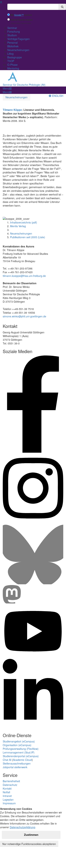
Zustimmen (31, 835)
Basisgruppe (14, 57)
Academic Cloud (22, 760)
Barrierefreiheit (11, 781)
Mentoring (13, 68)
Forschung (13, 31)
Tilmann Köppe (12, 110)
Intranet (7, 796)
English (57, 96)
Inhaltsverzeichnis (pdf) (23, 222)
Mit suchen (21, 15)
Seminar (12, 28)
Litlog (10, 53)
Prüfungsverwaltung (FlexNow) (20, 749)
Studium (12, 35)
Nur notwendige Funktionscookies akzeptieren (29, 844)
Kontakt (7, 788)
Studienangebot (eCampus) (19, 741)
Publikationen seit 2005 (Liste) (27, 237)
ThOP (10, 61)
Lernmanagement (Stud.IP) (18, 752)
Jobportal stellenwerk (15, 767)
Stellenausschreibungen (17, 763)
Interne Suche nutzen (21, 19)
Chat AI (7, 760)
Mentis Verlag (18, 226)
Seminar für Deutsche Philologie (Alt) (24, 85)
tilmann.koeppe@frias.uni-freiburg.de (24, 276)
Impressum (9, 803)
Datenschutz (10, 785)
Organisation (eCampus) (17, 745)
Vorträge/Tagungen (18, 39)
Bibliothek (13, 46)
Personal (12, 42)
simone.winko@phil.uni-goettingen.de (24, 316)
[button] (7, 88)
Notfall (6, 792)
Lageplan (8, 799)
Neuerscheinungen (18, 50)
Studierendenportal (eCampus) (21, 756)
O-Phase (12, 64)
